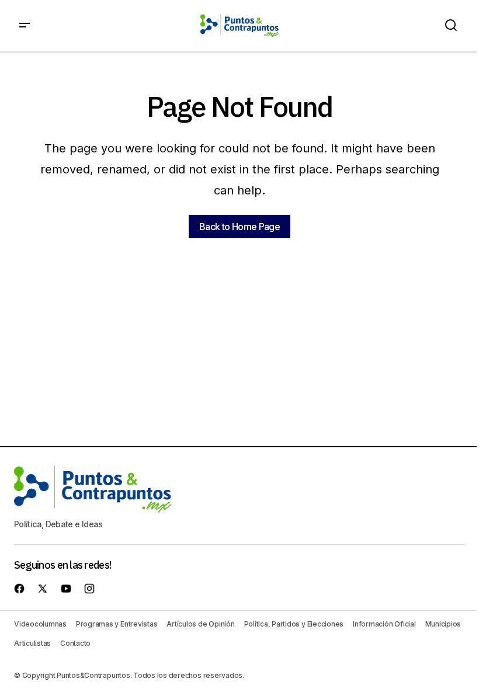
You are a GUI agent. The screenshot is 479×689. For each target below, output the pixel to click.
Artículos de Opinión (200, 624)
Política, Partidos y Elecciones (294, 624)
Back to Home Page (239, 226)
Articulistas (32, 643)
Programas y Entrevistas (116, 624)
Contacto (75, 643)
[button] (25, 25)
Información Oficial (384, 624)
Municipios (443, 624)
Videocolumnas (40, 624)
